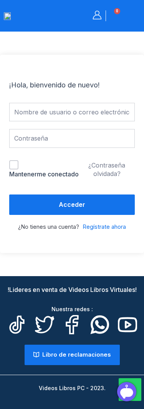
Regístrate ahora (104, 226)
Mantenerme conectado (44, 174)
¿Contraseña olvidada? (106, 169)
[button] (134, 15)
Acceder (72, 204)
